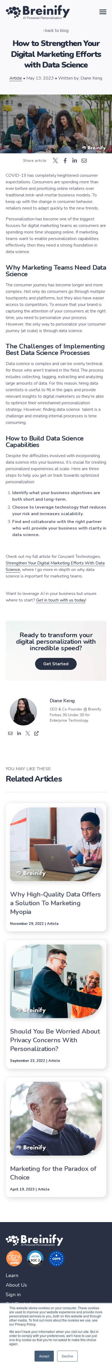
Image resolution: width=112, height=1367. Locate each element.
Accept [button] (44, 1356)
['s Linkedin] (19, 734)
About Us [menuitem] (16, 1285)
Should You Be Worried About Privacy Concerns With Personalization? (55, 1040)
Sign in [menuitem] (13, 1295)
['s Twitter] (28, 734)
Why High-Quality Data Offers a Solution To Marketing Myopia (55, 903)
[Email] (10, 734)
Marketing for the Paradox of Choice (53, 1173)
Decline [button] (67, 1356)
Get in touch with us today (60, 600)
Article (16, 78)
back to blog (57, 31)
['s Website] (36, 734)
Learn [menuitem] (12, 1275)
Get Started (56, 664)
